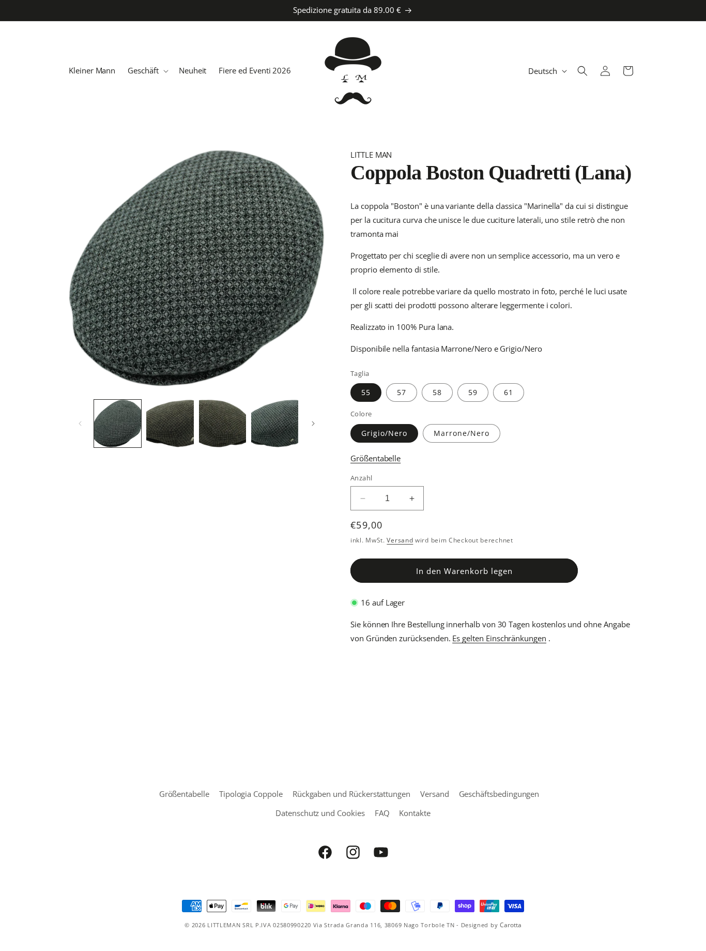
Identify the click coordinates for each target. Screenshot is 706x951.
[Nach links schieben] (80, 423)
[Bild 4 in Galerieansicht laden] (222, 423)
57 (401, 392)
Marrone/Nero (461, 433)
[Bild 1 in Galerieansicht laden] (117, 423)
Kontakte (415, 813)
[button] (147, 70)
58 (437, 392)
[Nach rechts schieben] (313, 423)
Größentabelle (375, 458)
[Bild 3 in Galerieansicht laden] (169, 423)
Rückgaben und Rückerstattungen (351, 794)
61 (508, 392)
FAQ (382, 813)
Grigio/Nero (384, 433)
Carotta (510, 924)
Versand (400, 540)
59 (473, 392)
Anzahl (361, 477)
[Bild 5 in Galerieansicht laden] (274, 423)
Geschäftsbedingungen (499, 794)
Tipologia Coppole (251, 794)
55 (366, 392)
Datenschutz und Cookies (320, 813)
